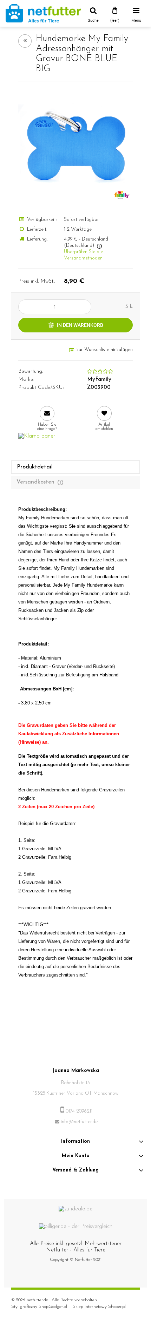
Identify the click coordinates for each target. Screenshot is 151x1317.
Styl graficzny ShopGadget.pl (39, 1306)
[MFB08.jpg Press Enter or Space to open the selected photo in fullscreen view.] (75, 145)
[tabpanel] (75, 749)
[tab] (75, 467)
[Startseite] (43, 13)
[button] (47, 418)
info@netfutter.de (79, 1121)
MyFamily (99, 379)
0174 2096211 (79, 1111)
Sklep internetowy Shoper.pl (99, 1306)
